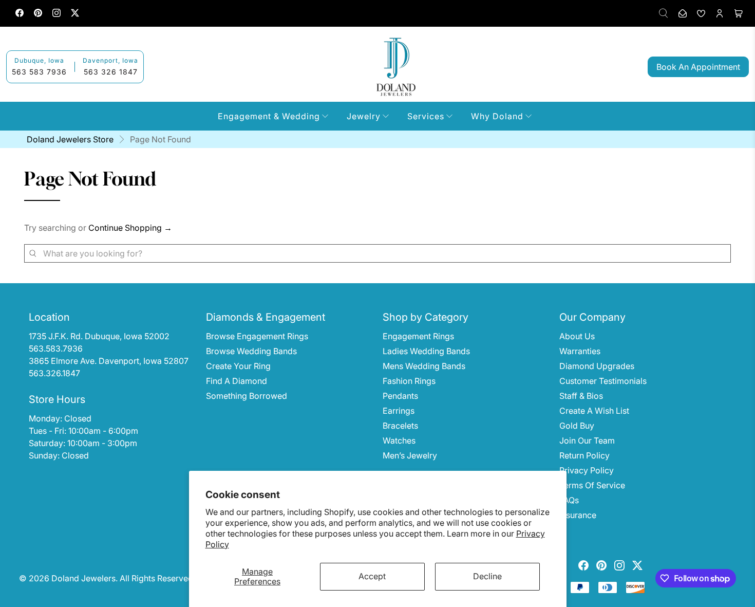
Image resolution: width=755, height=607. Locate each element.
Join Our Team (587, 440)
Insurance (577, 515)
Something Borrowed (246, 396)
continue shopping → (130, 228)
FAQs (569, 500)
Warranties (579, 351)
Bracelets (400, 425)
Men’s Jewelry (410, 455)
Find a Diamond (236, 381)
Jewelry (364, 116)
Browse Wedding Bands (251, 351)
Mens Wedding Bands (424, 366)
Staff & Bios (581, 396)
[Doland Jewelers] (396, 67)
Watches (399, 440)
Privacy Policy (586, 470)
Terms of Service (592, 485)
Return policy (584, 455)
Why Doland (497, 116)
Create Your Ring (238, 366)
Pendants (400, 396)
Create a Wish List (594, 411)
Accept (372, 576)
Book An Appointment (698, 67)
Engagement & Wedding (269, 116)
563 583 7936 (39, 71)
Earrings (398, 411)
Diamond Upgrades (596, 366)
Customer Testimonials (603, 381)
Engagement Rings (418, 336)
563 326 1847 (111, 71)
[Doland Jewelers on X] (75, 14)
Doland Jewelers (83, 578)
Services (425, 116)
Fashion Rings (409, 381)
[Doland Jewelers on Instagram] (56, 14)
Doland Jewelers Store (70, 139)
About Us (577, 336)
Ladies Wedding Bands (426, 351)
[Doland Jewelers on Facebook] (19, 14)
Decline (487, 576)
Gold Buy (576, 425)
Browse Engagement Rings (257, 336)
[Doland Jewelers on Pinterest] (38, 14)
